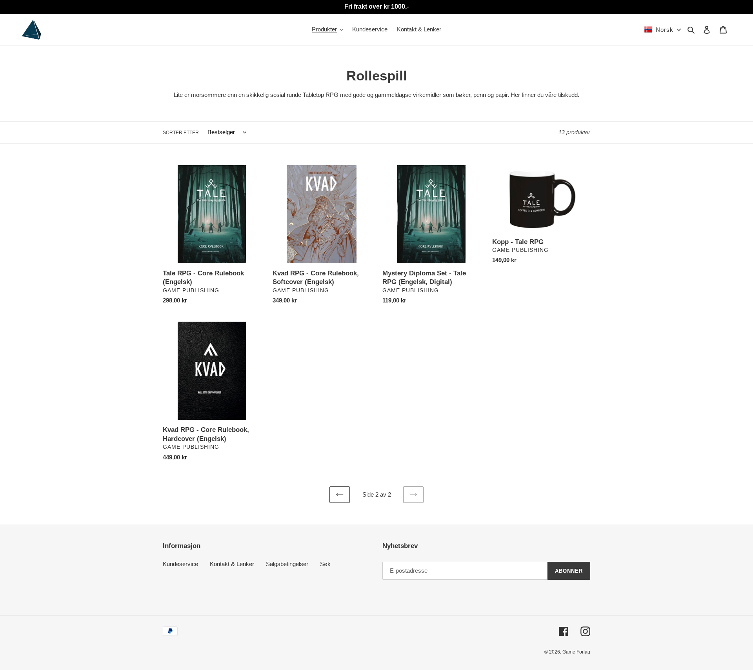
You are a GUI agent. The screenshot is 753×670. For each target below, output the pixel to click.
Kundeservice (180, 564)
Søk (325, 564)
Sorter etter (181, 132)
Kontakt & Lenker (232, 564)
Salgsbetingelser (287, 564)
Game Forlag (576, 652)
